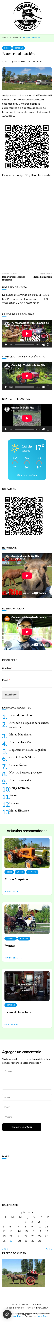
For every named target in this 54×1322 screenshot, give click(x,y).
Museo (20, 872)
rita (7, 62)
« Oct (5, 1249)
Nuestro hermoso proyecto (25, 772)
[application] (27, 334)
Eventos (14, 795)
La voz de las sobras (20, 715)
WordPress (43, 1316)
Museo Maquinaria (20, 734)
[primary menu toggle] (3, 17)
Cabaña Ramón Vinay (22, 757)
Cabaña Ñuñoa (18, 765)
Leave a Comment (34, 62)
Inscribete (10, 694)
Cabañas (14, 803)
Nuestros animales (20, 780)
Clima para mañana (27, 475)
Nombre (7, 668)
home (7, 48)
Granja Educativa (19, 788)
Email (6, 680)
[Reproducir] (5, 344)
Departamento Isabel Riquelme (27, 750)
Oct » (49, 1249)
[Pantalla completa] (48, 344)
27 (11, 1240)
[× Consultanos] (7, 1314)
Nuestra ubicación (20, 742)
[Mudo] (43, 344)
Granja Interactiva (37, 1308)
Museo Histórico (19, 810)
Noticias (19, 48)
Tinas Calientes (19, 1304)
